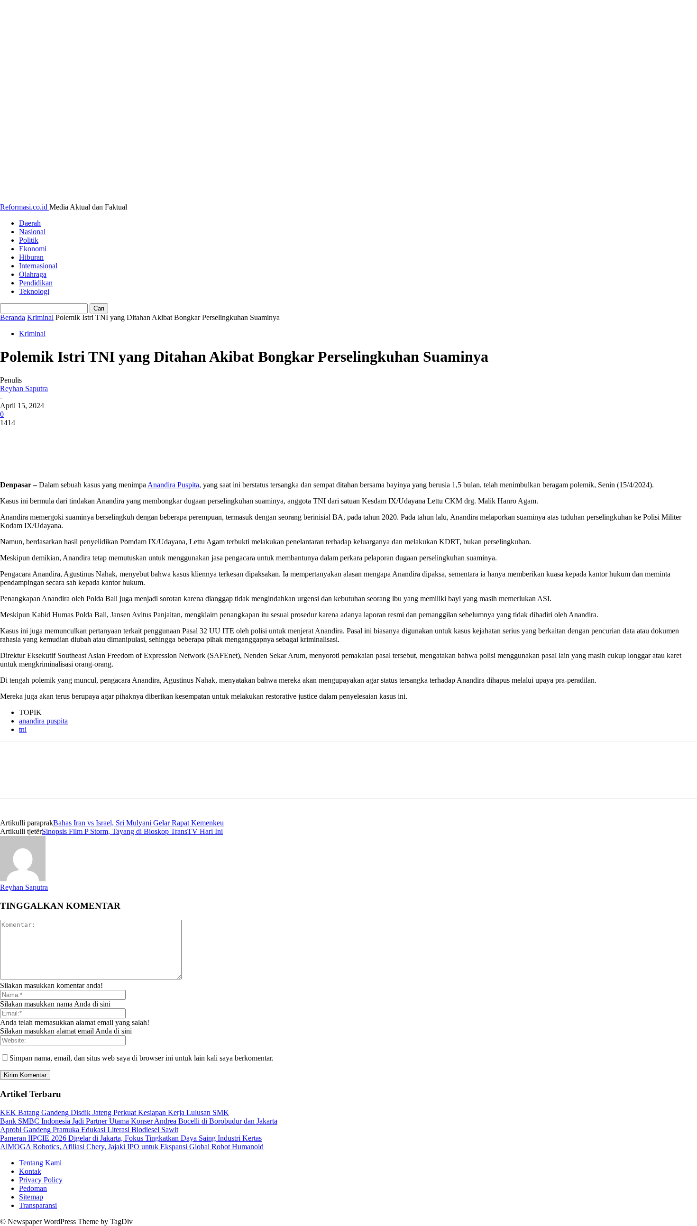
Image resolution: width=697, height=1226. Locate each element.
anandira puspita (43, 721)
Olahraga (32, 274)
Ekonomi (32, 249)
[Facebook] (15, 437)
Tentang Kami (40, 1163)
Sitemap (31, 1197)
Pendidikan (36, 283)
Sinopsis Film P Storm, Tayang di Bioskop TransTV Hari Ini (132, 831)
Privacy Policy (41, 1180)
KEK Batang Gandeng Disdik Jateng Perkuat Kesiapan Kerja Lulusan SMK (114, 1112)
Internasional (38, 266)
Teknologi (34, 291)
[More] (153, 437)
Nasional (32, 232)
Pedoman (33, 1188)
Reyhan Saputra (24, 388)
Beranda (12, 317)
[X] (49, 437)
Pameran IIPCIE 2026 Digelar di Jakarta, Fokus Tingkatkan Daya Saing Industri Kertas (131, 1138)
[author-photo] (23, 879)
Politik (28, 240)
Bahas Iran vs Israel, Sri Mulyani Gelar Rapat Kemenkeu (138, 823)
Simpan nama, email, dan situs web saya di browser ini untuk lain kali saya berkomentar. (141, 1058)
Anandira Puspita (173, 485)
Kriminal (40, 317)
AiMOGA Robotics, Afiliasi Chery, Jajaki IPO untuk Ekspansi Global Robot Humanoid (132, 1147)
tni (23, 729)
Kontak (30, 1171)
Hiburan (31, 257)
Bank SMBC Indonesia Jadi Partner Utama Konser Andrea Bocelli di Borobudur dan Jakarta (138, 1121)
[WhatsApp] (118, 437)
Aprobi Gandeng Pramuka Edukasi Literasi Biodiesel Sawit (89, 1129)
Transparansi (38, 1205)
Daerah (30, 223)
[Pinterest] (84, 437)
